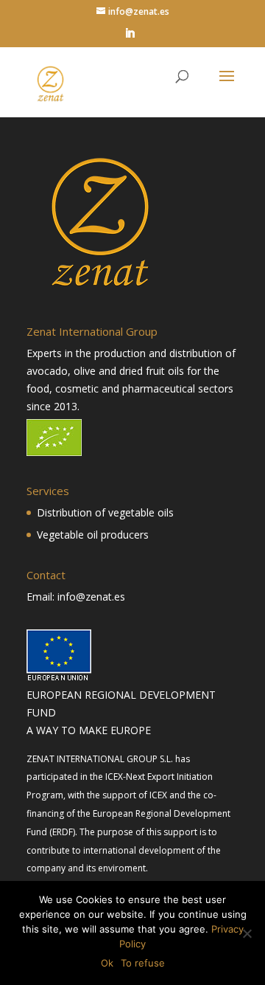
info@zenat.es (91, 597)
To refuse (143, 963)
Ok (107, 963)
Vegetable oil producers (93, 535)
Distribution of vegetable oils (105, 512)
